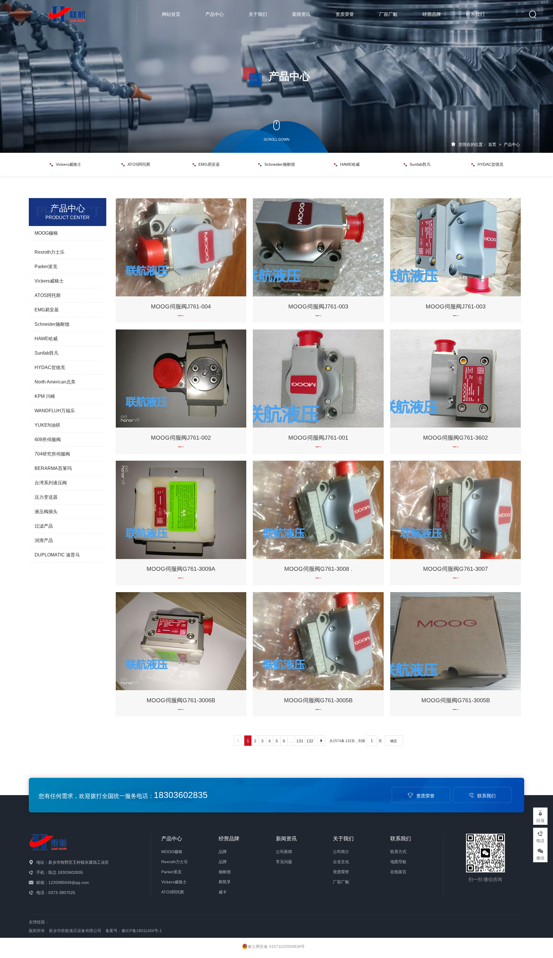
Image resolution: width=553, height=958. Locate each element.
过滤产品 (44, 526)
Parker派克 (46, 266)
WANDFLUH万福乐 (55, 410)
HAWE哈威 (279, 164)
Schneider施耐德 (209, 164)
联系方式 (398, 851)
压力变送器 (46, 497)
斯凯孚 (225, 882)
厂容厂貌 (388, 14)
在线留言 (398, 871)
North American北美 (490, 164)
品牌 (223, 851)
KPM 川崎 (45, 396)
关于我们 (258, 14)
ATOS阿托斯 (68, 164)
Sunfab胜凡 (349, 164)
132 (309, 741)
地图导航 (398, 861)
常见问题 (284, 861)
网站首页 (171, 14)
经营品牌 (432, 14)
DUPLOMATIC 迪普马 (57, 554)
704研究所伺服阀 (52, 453)
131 (299, 741)
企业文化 (341, 861)
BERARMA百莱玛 (53, 468)
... (291, 741)
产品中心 (214, 14)
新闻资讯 (301, 14)
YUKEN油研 (47, 425)
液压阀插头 (46, 511)
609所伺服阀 (48, 439)
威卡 (223, 892)
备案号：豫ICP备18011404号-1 (133, 930)
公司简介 (341, 851)
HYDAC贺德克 (420, 164)
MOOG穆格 (46, 233)
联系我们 (475, 14)
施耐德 (225, 871)
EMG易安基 (138, 164)
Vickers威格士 (49, 280)
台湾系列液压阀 (51, 482)
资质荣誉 (345, 14)
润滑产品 (44, 540)
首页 (492, 144)
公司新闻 (284, 851)
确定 (393, 741)
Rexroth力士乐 (50, 252)
